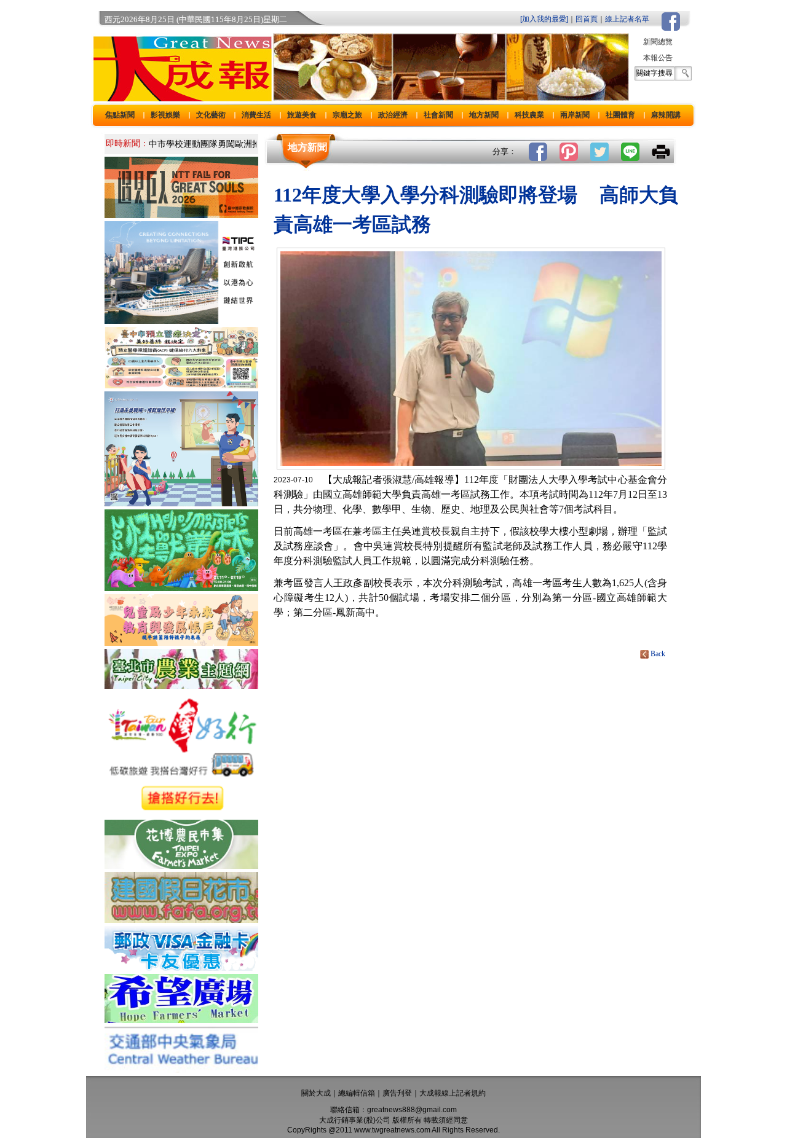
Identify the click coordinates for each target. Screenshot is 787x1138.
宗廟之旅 (347, 115)
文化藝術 (211, 115)
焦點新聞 (120, 115)
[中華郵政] (181, 967)
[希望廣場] (181, 1019)
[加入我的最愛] (544, 19)
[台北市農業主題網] (181, 685)
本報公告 (658, 57)
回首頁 (586, 19)
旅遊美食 (302, 115)
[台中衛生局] (181, 385)
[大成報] (180, 97)
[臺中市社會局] (181, 642)
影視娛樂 (165, 115)
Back (658, 653)
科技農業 (529, 115)
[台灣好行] (181, 813)
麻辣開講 (666, 115)
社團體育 (620, 115)
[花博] (181, 865)
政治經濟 (393, 115)
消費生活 (256, 115)
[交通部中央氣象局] (181, 1069)
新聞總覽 (658, 41)
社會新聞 (438, 115)
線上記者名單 (627, 19)
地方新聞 (484, 115)
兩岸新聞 (575, 115)
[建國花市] (181, 919)
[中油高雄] (181, 320)
